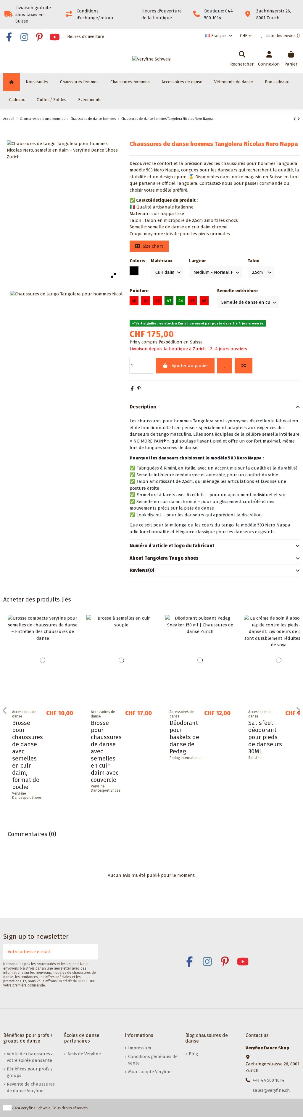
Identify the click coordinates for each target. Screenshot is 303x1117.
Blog (193, 1053)
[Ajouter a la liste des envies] (224, 366)
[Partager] (132, 388)
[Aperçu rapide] (73, 645)
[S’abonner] (91, 952)
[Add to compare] (243, 366)
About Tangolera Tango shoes (164, 558)
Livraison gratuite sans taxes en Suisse (33, 14)
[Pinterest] (139, 388)
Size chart (152, 246)
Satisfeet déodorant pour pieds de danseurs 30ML (265, 737)
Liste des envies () (282, 35)
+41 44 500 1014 (268, 1080)
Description (143, 407)
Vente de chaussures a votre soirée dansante (30, 1057)
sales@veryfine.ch (271, 1090)
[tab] (215, 407)
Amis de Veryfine (84, 1053)
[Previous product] (295, 119)
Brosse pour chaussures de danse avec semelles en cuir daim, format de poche (27, 754)
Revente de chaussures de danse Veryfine (31, 1087)
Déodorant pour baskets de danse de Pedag (184, 737)
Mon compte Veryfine (150, 1071)
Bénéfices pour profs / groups (30, 1072)
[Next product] (298, 119)
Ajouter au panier (190, 365)
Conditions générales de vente (153, 1060)
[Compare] (73, 634)
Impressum (139, 1048)
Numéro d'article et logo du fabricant (172, 545)
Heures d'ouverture (85, 36)
